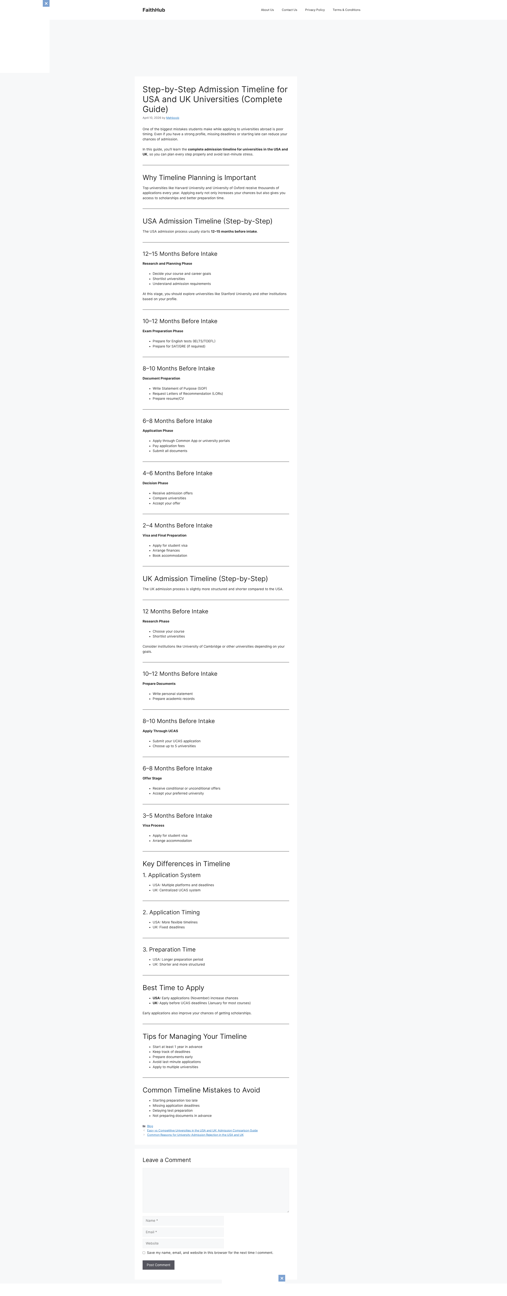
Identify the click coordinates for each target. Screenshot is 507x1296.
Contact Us (289, 10)
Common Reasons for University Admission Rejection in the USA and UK (195, 1134)
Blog (150, 1126)
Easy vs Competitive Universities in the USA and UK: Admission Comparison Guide (202, 1130)
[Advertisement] (253, 1285)
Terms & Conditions (346, 10)
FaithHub (154, 10)
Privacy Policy (315, 10)
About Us (267, 10)
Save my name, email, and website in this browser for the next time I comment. (210, 1253)
